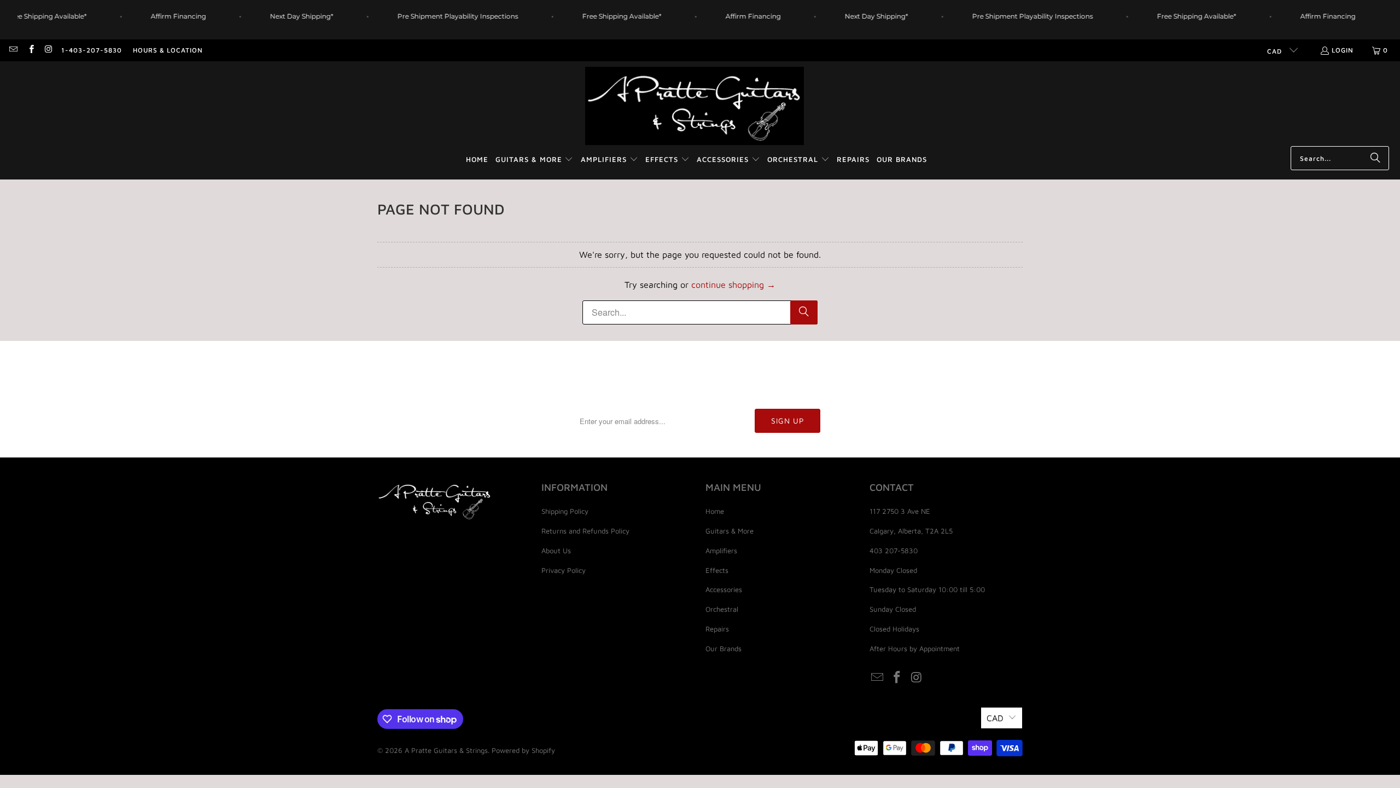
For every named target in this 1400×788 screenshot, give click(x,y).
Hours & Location (168, 50)
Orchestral (721, 609)
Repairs (717, 628)
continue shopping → (733, 284)
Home (714, 511)
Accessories (723, 589)
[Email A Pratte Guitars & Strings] (13, 50)
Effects (716, 570)
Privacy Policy (563, 570)
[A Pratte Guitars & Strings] (694, 106)
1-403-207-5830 (91, 50)
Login (1343, 50)
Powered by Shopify (523, 750)
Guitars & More (729, 530)
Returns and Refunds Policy (585, 530)
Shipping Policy (564, 511)
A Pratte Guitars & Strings (446, 750)
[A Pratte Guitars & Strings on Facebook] (30, 50)
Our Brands (723, 648)
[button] (534, 160)
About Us (556, 550)
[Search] (1375, 158)
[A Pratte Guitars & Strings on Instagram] (48, 50)
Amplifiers (721, 550)
